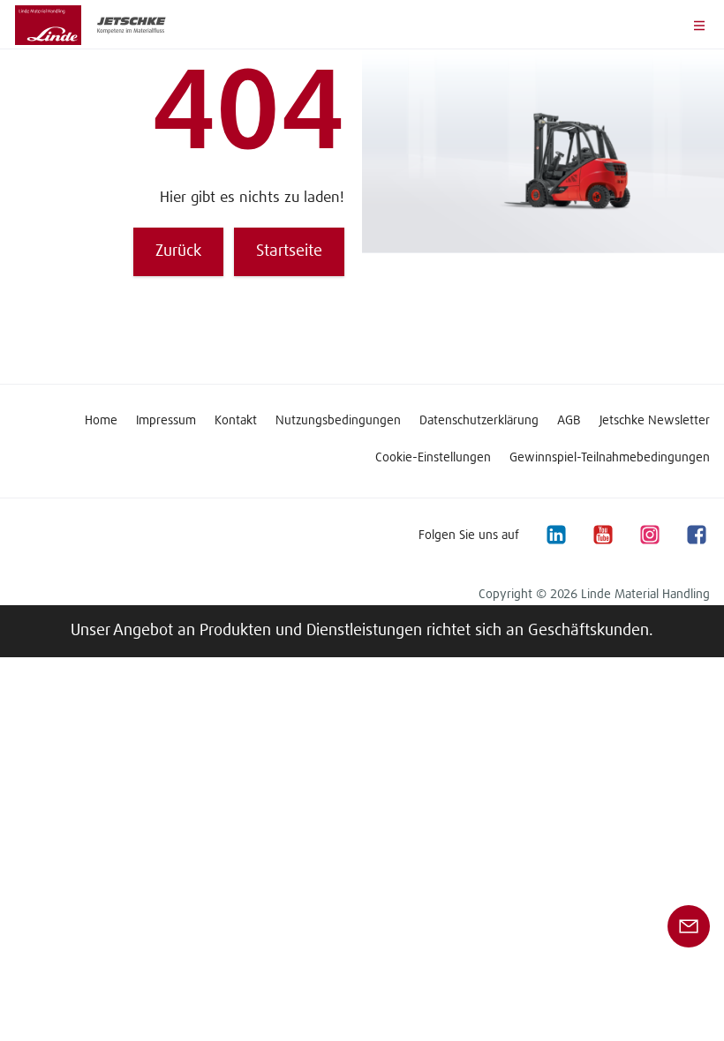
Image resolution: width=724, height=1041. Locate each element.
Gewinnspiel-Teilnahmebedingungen (609, 458)
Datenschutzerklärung (479, 421)
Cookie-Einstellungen (433, 458)
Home (101, 421)
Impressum (166, 421)
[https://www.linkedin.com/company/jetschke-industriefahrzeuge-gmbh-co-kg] (555, 535)
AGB (569, 421)
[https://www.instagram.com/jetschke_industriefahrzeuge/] (649, 535)
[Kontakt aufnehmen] (688, 926)
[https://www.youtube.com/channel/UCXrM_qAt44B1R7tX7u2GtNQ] (602, 535)
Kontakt (236, 421)
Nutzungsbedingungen (338, 421)
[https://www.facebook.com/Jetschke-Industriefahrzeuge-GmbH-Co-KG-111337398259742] (696, 535)
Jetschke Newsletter (655, 421)
